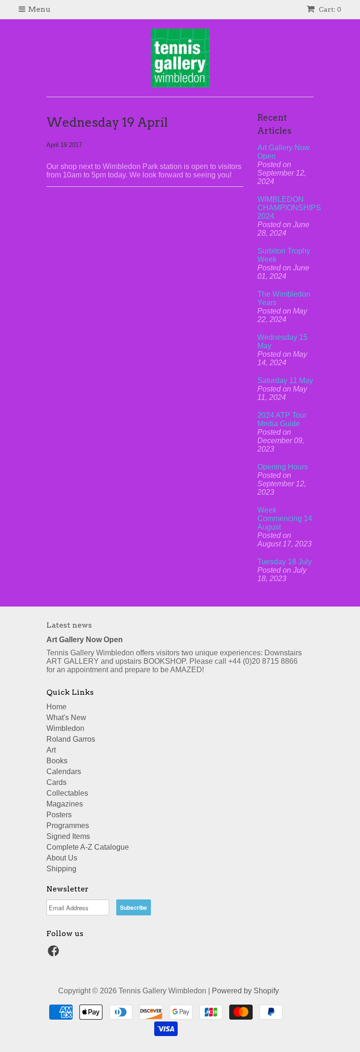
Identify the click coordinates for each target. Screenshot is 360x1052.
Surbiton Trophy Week (283, 255)
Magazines (64, 804)
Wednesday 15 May (282, 341)
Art (51, 750)
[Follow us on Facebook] (55, 953)
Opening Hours (282, 467)
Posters (59, 815)
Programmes (67, 825)
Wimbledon (65, 728)
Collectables (67, 793)
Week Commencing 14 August (284, 518)
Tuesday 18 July (284, 562)
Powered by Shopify (245, 991)
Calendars (63, 772)
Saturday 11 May (285, 380)
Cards (56, 782)
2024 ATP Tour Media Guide (282, 419)
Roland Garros (70, 739)
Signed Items (68, 836)
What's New (66, 718)
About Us (61, 858)
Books (57, 761)
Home (56, 707)
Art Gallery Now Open (283, 152)
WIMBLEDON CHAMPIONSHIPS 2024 (285, 207)
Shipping (61, 869)
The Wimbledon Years (283, 298)
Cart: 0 (329, 9)
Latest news (69, 625)
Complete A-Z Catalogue (87, 847)
